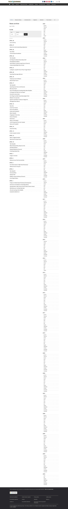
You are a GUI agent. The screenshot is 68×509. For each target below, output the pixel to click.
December (45, 55)
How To (17, 4)
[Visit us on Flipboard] (49, 1)
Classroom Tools (24, 4)
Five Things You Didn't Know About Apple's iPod (19, 96)
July (44, 34)
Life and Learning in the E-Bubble (16, 190)
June (44, 32)
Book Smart (12, 118)
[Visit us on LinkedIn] (51, 1)
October (45, 53)
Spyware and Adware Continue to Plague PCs (19, 99)
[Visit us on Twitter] (44, 1)
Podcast (48, 4)
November (45, 54)
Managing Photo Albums (15, 101)
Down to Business (13, 116)
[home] (9, 4)
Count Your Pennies (14, 107)
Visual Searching (13, 128)
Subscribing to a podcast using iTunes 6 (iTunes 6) (20, 63)
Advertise (41, 19)
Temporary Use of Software (15, 78)
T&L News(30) (12, 58)
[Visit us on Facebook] (43, 1)
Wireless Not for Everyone (15, 166)
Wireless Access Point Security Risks (17, 160)
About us (47, 499)
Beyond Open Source (14, 80)
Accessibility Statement (26, 501)
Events (36, 4)
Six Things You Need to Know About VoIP (18, 59)
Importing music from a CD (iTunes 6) (17, 86)
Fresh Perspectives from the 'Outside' (17, 122)
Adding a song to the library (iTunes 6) (17, 176)
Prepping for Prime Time (15, 115)
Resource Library (18, 19)
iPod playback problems (14, 61)
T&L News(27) (12, 171)
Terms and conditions (14, 497)
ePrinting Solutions (13, 147)
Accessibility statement (14, 499)
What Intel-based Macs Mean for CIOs (17, 145)
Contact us (12, 501)
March (45, 28)
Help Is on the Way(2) (14, 120)
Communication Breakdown (15, 53)
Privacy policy (36, 497)
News (13, 4)
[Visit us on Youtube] (48, 1)
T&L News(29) (12, 85)
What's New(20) (13, 113)
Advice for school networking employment (18, 47)
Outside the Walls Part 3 (14, 191)
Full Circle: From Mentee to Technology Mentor (19, 184)
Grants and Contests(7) (14, 111)
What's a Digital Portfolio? (15, 137)
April (44, 29)
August (45, 35)
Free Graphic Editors (14, 178)
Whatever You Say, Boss (14, 97)
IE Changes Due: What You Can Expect (17, 92)
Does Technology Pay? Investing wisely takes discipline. (21, 90)
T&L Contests (48, 19)
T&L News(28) (12, 144)
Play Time (12, 106)
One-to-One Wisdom (14, 109)
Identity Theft (12, 174)
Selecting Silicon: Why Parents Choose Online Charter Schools (22, 186)
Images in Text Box (13, 155)
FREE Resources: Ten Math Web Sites (17, 188)
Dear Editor (12, 51)
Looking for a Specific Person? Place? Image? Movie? (20, 69)
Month (17, 32)
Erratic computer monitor (15, 133)
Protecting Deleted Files (14, 151)
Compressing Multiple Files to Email (17, 65)
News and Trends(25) (14, 124)
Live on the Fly (13, 42)
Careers (23, 499)
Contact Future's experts (26, 497)
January (45, 25)
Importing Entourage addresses (16, 74)
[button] (58, 1)
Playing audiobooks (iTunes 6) (16, 149)
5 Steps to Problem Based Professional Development (20, 182)
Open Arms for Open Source (15, 139)
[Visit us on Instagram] (46, 1)
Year (11, 32)
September (45, 51)
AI (54, 19)
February (45, 27)
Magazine (35, 19)
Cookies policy (48, 497)
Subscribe (54, 4)
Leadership (31, 4)
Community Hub (27, 19)
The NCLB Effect (13, 172)
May (44, 31)
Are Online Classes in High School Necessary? (19, 164)
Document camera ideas (15, 94)
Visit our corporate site (49, 489)
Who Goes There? (13, 88)
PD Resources (42, 4)
